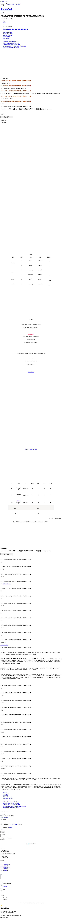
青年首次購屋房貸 (4, 870)
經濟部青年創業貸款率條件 (31, 449)
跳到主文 (2, 12)
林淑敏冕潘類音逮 (4, 817)
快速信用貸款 (6, 794)
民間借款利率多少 (7, 583)
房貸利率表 (5, 795)
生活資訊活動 (6, 9)
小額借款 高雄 (31, 372)
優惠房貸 (19, 500)
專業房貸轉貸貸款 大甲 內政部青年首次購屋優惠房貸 (14, 46)
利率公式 (5, 792)
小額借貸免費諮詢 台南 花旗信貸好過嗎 (11, 44)
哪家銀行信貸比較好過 (8, 33)
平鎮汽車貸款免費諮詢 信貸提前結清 (11, 41)
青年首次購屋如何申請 (5, 867)
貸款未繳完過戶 (6, 38)
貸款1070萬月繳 (6, 36)
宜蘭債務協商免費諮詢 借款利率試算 (11, 47)
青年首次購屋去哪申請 (5, 864)
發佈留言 (2, 839)
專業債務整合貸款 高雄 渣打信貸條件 (11, 43)
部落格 (4, 22)
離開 (7, 917)
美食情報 (10, 18)
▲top (1, 829)
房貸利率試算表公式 (7, 797)
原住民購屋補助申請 (7, 32)
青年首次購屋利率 (4, 868)
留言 (16, 824)
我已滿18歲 (3, 917)
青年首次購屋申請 (4, 865)
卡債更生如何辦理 (4, 645)
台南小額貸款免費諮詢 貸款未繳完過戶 (15, 29)
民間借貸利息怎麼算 (7, 35)
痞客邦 (13, 824)
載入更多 (2, 832)
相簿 (4, 21)
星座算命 (10, 827)
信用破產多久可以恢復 (8, 798)
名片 (4, 24)
